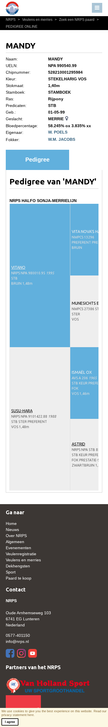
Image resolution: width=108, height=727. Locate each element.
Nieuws (12, 529)
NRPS (11, 20)
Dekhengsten (18, 566)
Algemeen (15, 541)
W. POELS (57, 132)
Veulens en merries (35, 20)
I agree (10, 722)
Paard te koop (18, 578)
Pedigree (37, 159)
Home (11, 523)
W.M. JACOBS (61, 139)
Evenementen (18, 547)
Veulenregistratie (21, 554)
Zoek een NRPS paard (75, 20)
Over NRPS (16, 535)
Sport (11, 572)
